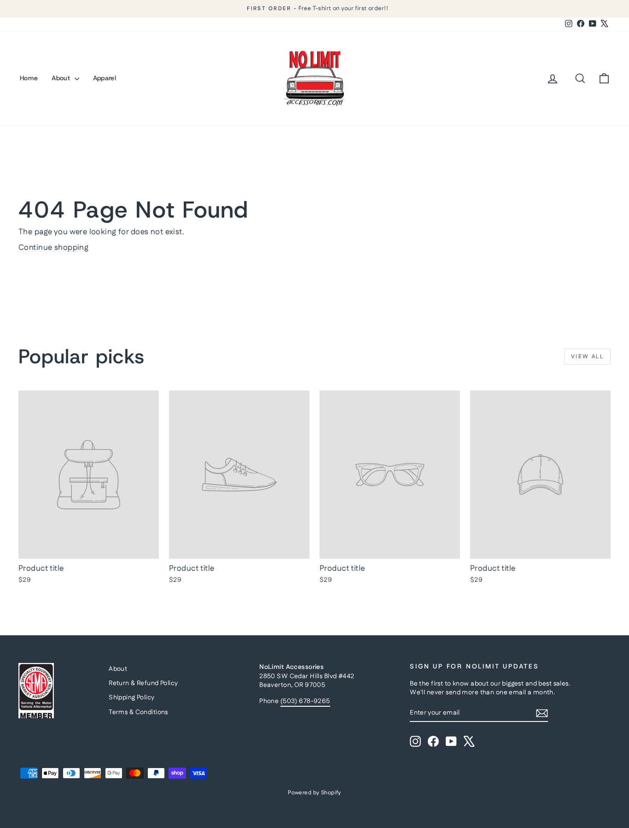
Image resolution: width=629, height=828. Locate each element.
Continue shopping (53, 247)
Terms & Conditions (138, 712)
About (62, 78)
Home (29, 78)
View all (587, 357)
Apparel (104, 78)
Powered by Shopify (314, 793)
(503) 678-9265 (305, 701)
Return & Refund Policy (143, 683)
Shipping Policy (131, 697)
